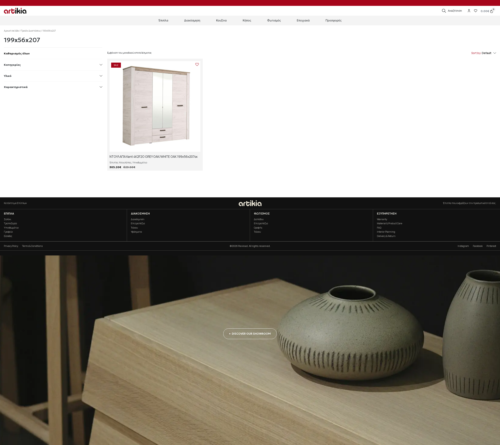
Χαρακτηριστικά (16, 87)
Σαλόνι (7, 219)
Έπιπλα (114, 162)
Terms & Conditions (32, 246)
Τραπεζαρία (10, 223)
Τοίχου (134, 227)
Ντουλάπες (125, 162)
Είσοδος (8, 236)
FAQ (379, 227)
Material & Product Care (389, 223)
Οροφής (258, 227)
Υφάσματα (136, 231)
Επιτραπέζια (138, 223)
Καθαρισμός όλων (17, 53)
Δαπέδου (259, 219)
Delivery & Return (386, 236)
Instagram (463, 246)
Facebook (478, 246)
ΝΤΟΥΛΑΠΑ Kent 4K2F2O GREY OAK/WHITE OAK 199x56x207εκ (154, 156)
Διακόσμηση (137, 219)
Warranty (382, 219)
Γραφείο (8, 231)
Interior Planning (386, 231)
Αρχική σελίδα (11, 30)
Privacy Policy (11, 246)
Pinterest (491, 246)
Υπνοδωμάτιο (139, 162)
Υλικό (8, 75)
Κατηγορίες (12, 64)
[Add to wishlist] (197, 64)
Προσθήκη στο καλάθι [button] (155, 148)
